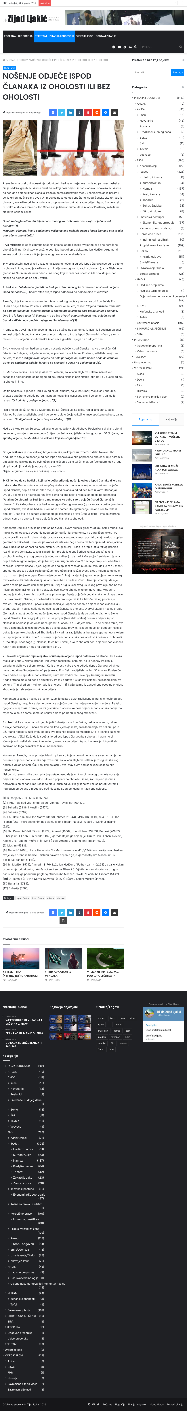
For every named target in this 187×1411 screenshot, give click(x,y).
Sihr (113, 1043)
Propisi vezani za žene (154, 245)
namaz (117, 1030)
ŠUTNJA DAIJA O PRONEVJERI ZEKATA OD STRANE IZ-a (84, 3)
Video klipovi (84, 36)
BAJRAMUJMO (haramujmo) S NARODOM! (20, 974)
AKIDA (141, 109)
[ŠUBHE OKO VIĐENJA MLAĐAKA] (63, 958)
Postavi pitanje (106, 36)
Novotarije (146, 120)
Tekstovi (41, 36)
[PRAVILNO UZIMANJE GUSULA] (142, 455)
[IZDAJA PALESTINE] (70, 1018)
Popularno (145, 419)
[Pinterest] (88, 112)
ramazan (115, 1037)
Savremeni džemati (148, 402)
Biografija (25, 36)
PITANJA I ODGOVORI (147, 97)
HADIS (141, 279)
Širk (142, 143)
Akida (140, 373)
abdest (101, 1018)
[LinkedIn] (70, 112)
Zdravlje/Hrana (149, 273)
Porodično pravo (150, 234)
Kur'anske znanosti (152, 311)
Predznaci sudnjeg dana (155, 132)
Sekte (143, 137)
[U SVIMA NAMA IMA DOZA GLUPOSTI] (84, 1036)
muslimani (103, 1030)
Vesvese (145, 154)
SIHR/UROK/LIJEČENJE (151, 328)
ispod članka (23, 898)
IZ (110, 1024)
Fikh (139, 385)
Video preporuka (147, 351)
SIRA (140, 334)
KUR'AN (141, 305)
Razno (144, 251)
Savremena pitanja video (152, 396)
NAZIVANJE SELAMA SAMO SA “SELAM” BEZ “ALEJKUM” (169, 506)
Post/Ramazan (152, 194)
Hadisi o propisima (152, 285)
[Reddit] (96, 112)
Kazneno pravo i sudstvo (155, 228)
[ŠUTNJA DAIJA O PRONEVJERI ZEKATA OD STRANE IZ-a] (55, 1027)
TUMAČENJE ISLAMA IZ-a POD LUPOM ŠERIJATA (103, 974)
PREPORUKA (141, 339)
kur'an (119, 1024)
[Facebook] (53, 112)
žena (100, 1049)
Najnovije (171, 419)
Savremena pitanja (148, 322)
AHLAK (141, 103)
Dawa (140, 379)
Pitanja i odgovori (61, 36)
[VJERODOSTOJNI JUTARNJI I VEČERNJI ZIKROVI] (142, 438)
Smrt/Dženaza (149, 262)
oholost (61, 898)
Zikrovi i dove (151, 211)
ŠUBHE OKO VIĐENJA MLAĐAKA (58, 974)
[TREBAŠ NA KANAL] (84, 1018)
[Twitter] (61, 112)
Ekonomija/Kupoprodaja (158, 222)
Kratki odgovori (152, 256)
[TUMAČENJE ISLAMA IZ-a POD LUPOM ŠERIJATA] (105, 958)
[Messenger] (105, 112)
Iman (143, 115)
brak (112, 1018)
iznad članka (38, 898)
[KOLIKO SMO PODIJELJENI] (55, 1018)
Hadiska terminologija (154, 290)
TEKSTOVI (22, 60)
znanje (123, 1043)
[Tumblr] (79, 112)
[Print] (63, 920)
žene (111, 1049)
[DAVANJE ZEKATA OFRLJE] (70, 1027)
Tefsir (143, 317)
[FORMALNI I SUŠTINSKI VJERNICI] (70, 1036)
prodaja (102, 1037)
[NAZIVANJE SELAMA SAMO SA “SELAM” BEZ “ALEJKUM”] (142, 507)
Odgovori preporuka (149, 345)
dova (122, 1018)
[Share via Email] (114, 112)
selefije (102, 1043)
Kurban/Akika (151, 183)
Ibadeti (144, 171)
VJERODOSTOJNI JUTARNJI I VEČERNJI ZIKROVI (168, 437)
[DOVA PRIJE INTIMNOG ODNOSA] (55, 1036)
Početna (10, 36)
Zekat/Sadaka (152, 205)
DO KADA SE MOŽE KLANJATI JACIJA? (166, 468)
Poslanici (145, 126)
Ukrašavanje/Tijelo (152, 268)
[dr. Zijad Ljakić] (31, 18)
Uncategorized (142, 362)
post (128, 1030)
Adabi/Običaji (148, 166)
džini (132, 1018)
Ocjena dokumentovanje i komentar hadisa (37, 1283)
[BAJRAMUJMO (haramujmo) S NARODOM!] (21, 958)
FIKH (140, 160)
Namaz (147, 188)
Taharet (147, 200)
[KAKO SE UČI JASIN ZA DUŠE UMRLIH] (142, 490)
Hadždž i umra (152, 177)
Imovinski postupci (152, 217)
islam (101, 1024)
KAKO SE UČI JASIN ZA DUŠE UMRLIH (169, 486)
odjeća (50, 898)
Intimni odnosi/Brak (155, 239)
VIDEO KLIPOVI (143, 368)
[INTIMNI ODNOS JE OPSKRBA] (84, 1027)
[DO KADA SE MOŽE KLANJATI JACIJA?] (142, 472)
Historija (142, 390)
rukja (127, 1037)
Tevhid (144, 149)
